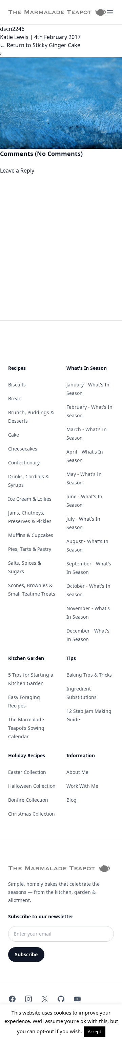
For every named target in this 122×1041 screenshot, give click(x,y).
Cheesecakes (22, 448)
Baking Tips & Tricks (89, 675)
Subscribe (26, 954)
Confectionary (24, 462)
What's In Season (86, 368)
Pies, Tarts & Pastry (29, 549)
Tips (71, 658)
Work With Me (82, 786)
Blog (71, 800)
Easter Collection (27, 772)
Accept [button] (94, 1031)
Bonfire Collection (28, 800)
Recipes (17, 368)
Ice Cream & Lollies (30, 499)
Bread (15, 398)
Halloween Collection (32, 786)
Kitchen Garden (26, 658)
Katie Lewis (14, 37)
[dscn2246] (61, 103)
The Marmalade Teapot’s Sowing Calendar (26, 728)
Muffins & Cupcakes (30, 535)
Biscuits (17, 384)
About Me (77, 772)
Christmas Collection (31, 813)
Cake (13, 435)
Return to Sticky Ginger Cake (40, 45)
